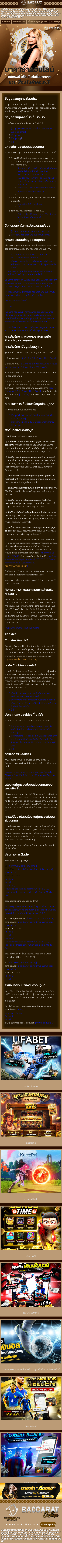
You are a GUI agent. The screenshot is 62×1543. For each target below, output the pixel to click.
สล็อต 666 (31, 1256)
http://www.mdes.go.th (16, 565)
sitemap (55, 21)
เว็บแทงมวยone (31, 1312)
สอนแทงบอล (31, 1426)
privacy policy (48, 1524)
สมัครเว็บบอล (31, 1086)
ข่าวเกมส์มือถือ (31, 1199)
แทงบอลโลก (19, 21)
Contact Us (12, 1524)
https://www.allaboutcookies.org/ (21, 659)
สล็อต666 (31, 1143)
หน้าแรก (6, 21)
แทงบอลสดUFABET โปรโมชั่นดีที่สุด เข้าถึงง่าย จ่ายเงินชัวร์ (31, 1369)
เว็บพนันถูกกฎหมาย (37, 21)
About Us (29, 1524)
